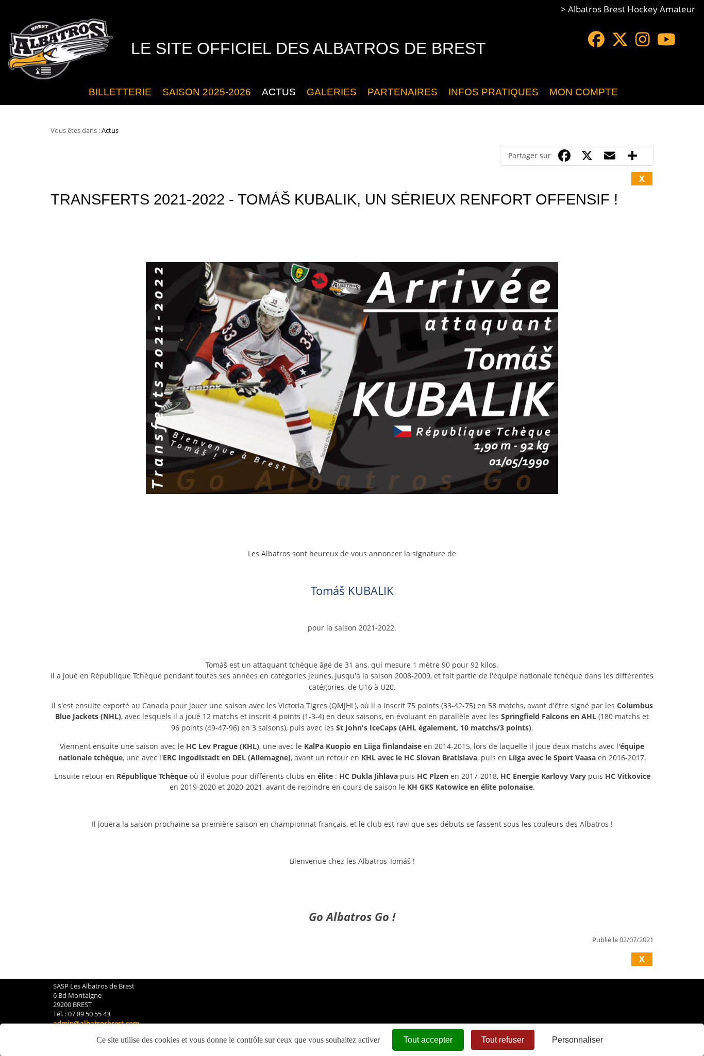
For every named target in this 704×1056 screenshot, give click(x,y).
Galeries (332, 92)
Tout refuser (502, 1039)
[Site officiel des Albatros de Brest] (75, 92)
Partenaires (402, 92)
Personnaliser (577, 1039)
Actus (279, 92)
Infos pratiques (493, 92)
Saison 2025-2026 (206, 92)
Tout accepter (428, 1039)
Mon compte (583, 92)
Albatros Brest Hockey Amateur (631, 9)
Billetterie (120, 92)
